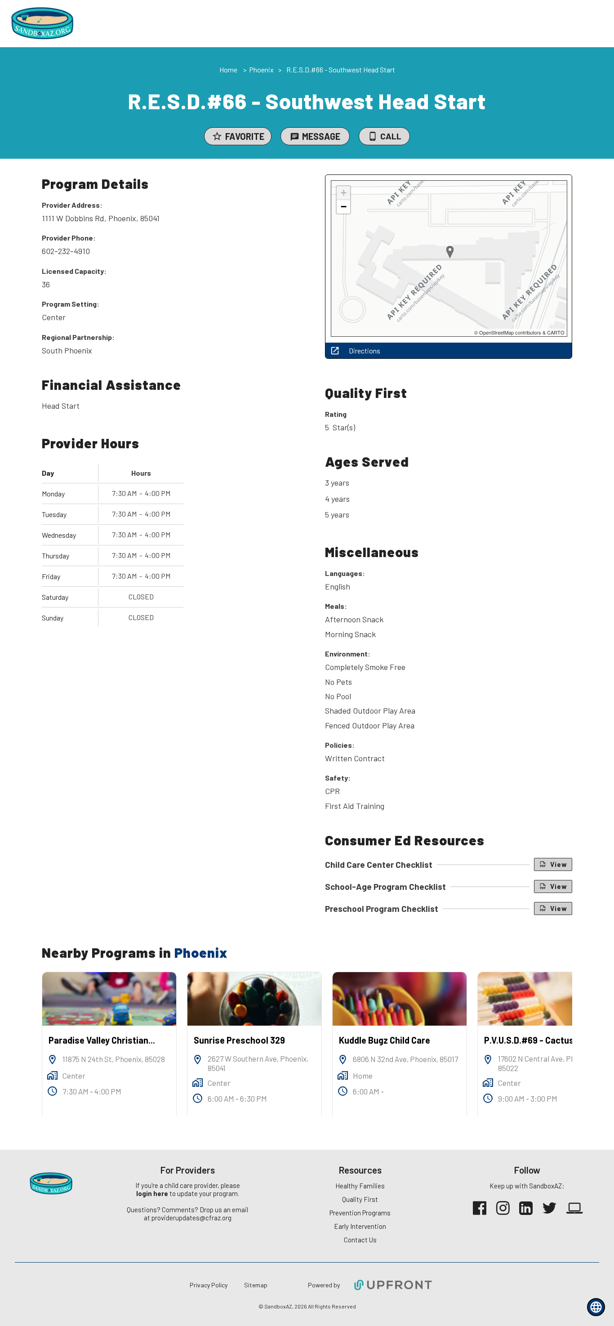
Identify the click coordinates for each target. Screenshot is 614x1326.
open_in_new (335, 351)
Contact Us (360, 1240)
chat (294, 137)
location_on (52, 1059)
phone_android (373, 136)
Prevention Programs (360, 1213)
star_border (217, 136)
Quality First (360, 1199)
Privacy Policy (208, 1285)
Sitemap (255, 1285)
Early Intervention (360, 1226)
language (596, 1307)
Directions (364, 350)
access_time (52, 1091)
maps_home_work (52, 1075)
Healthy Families (360, 1186)
